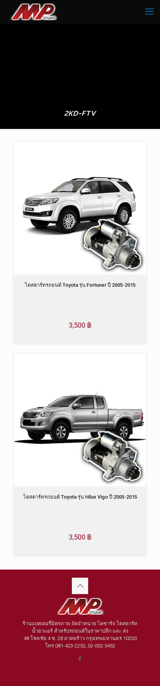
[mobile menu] (149, 11)
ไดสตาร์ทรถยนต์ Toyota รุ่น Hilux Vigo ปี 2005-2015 (80, 497)
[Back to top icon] (80, 586)
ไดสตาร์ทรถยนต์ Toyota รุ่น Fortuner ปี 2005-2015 (80, 285)
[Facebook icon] (80, 658)
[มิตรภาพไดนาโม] (33, 11)
